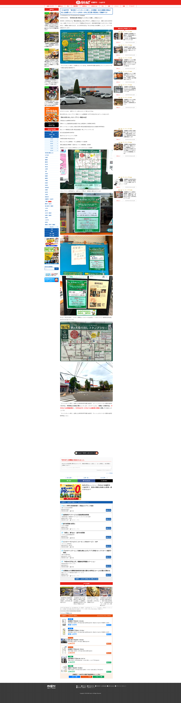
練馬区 (46, 178)
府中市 (46, 210)
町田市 (46, 222)
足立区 (46, 164)
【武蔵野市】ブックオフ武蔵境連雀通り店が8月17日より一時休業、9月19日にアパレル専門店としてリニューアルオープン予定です (130, 62)
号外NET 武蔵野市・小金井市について (86, 687)
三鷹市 (48, 201)
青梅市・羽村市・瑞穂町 (50, 224)
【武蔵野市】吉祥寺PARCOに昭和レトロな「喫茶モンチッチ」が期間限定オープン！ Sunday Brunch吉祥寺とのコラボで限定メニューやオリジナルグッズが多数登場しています (130, 149)
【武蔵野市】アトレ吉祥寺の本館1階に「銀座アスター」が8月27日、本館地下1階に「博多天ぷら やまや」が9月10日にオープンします (130, 195)
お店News (84, 6)
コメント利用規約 (109, 473)
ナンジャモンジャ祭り (65, 610)
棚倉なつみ (69, 613)
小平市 (46, 208)
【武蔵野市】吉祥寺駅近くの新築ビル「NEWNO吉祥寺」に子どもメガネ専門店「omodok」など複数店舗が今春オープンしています (130, 36)
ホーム (79, 686)
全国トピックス (50, 6)
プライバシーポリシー (121, 686)
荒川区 (46, 166)
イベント (116, 6)
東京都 (83, 15)
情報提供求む (91, 686)
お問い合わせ (111, 686)
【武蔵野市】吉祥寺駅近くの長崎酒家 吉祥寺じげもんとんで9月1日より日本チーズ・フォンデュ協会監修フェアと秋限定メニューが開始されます (52, 63)
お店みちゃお (94, 6)
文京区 (46, 173)
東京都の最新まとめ (49, 152)
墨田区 (46, 162)
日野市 (46, 217)
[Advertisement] (125, 17)
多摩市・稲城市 (48, 215)
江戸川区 (47, 155)
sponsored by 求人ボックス (83, 502)
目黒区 (46, 189)
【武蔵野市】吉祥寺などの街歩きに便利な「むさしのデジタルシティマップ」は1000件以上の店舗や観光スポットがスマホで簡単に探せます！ (51, 26)
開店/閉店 (76, 6)
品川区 (46, 192)
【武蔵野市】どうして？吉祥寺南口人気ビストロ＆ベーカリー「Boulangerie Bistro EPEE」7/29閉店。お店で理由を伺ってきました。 (130, 76)
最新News (60, 6)
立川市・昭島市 (48, 213)
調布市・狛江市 (48, 203)
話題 (109, 6)
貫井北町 (78, 610)
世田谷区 (47, 187)
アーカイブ (131, 6)
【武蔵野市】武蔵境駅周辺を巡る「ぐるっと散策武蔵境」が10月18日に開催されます (51, 45)
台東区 (46, 169)
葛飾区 (46, 159)
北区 (46, 171)
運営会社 (85, 686)
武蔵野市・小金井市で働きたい (69, 502)
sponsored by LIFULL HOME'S (104, 615)
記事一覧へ (86, 477)
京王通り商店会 (73, 610)
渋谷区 (46, 185)
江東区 (46, 157)
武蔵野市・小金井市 (98, 2)
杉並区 (46, 182)
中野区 (46, 180)
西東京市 (47, 196)
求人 (68, 6)
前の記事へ (69, 477)
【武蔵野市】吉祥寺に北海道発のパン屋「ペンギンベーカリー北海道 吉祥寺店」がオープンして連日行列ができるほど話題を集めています (130, 133)
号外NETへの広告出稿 (101, 686)
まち (103, 6)
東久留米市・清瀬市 (49, 206)
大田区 (46, 194)
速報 (124, 6)
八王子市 (47, 220)
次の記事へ (103, 477)
